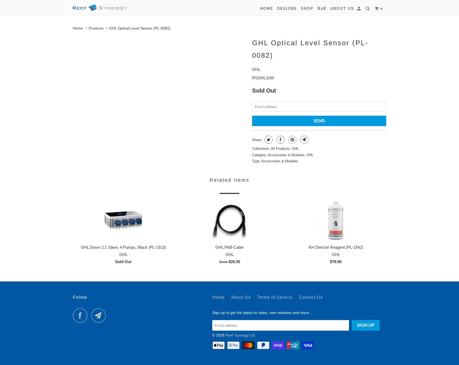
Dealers (287, 8)
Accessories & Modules (286, 155)
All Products (280, 149)
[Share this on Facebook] (279, 140)
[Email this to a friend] (303, 140)
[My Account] (359, 8)
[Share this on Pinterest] (291, 140)
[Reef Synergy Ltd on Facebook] (81, 315)
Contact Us (311, 297)
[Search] (368, 8)
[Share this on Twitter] (268, 140)
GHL (256, 69)
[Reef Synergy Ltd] (100, 8)
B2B (321, 8)
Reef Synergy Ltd (240, 335)
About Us (342, 8)
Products (96, 28)
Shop (307, 8)
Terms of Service (275, 297)
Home (266, 8)
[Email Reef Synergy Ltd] (100, 315)
